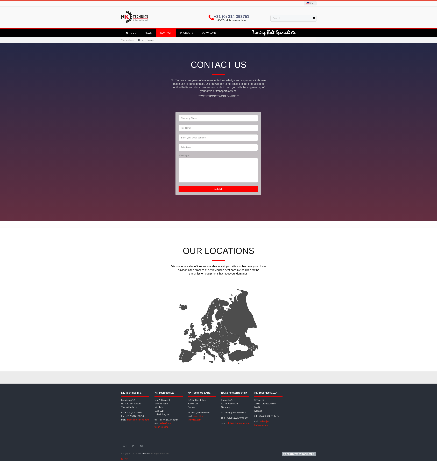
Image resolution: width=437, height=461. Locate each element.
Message (184, 155)
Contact (166, 32)
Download (209, 32)
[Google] (124, 446)
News (148, 32)
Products (186, 32)
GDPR (124, 459)
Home (141, 40)
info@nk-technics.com (138, 419)
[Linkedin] (132, 446)
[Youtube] (141, 446)
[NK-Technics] (134, 17)
